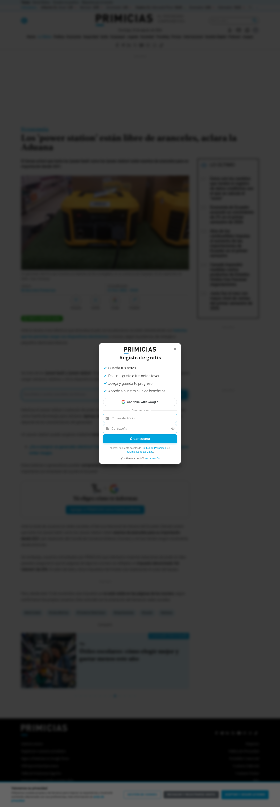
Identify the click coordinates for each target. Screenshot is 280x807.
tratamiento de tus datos (139, 451)
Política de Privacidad (154, 448)
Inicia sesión (152, 458)
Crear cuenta (140, 438)
